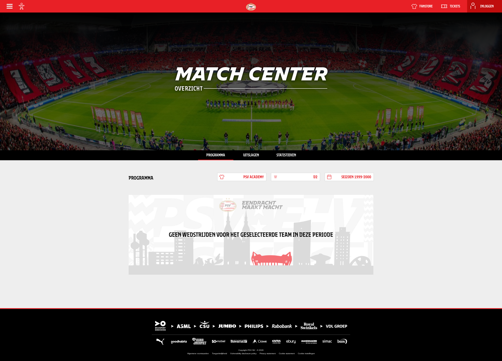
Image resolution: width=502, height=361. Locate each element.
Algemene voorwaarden (198, 353)
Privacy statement (268, 353)
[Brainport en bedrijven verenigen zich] (251, 326)
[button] (9, 6)
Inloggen (487, 6)
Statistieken (286, 155)
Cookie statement (287, 353)
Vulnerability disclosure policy (243, 353)
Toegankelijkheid (219, 353)
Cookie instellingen (306, 353)
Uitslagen (251, 155)
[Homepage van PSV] (251, 7)
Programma (215, 155)
